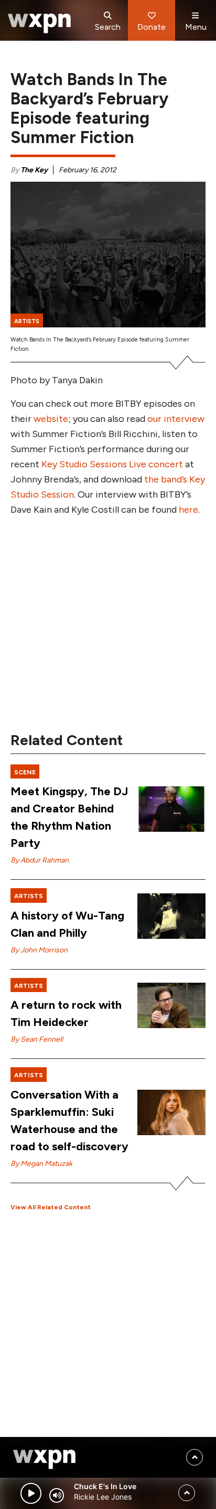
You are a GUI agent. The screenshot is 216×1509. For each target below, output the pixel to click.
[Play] (30, 1493)
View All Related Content (50, 1207)
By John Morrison (39, 950)
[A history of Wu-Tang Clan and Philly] (171, 916)
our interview (175, 419)
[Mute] (56, 1495)
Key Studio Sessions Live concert (112, 464)
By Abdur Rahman (39, 860)
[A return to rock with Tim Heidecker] (171, 1005)
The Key (34, 170)
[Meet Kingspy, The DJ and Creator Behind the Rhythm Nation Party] (171, 809)
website (51, 419)
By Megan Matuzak (41, 1163)
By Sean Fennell (36, 1039)
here (188, 509)
